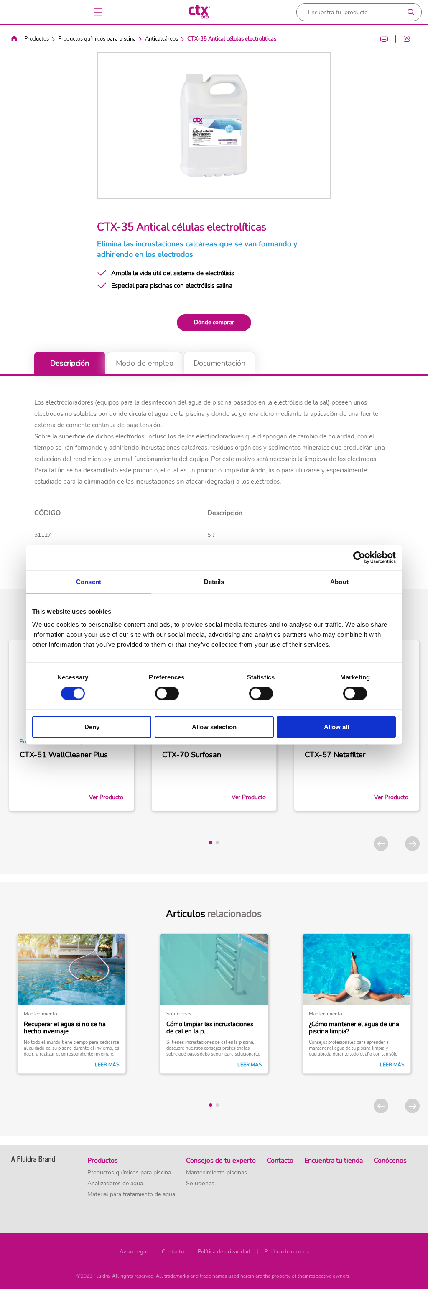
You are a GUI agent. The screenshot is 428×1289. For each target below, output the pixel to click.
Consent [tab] (88, 581)
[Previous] (381, 843)
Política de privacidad (224, 1252)
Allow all (336, 726)
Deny (91, 726)
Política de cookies (286, 1252)
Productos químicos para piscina (97, 39)
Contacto (173, 1252)
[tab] (210, 842)
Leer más (107, 1065)
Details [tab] (214, 581)
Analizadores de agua (115, 1183)
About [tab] (339, 581)
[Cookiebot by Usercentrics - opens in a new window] (359, 557)
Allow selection (214, 726)
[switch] (167, 693)
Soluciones (200, 1183)
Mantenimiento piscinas (216, 1172)
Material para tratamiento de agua (131, 1194)
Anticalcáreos (161, 39)
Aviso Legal (134, 1252)
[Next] (412, 843)
